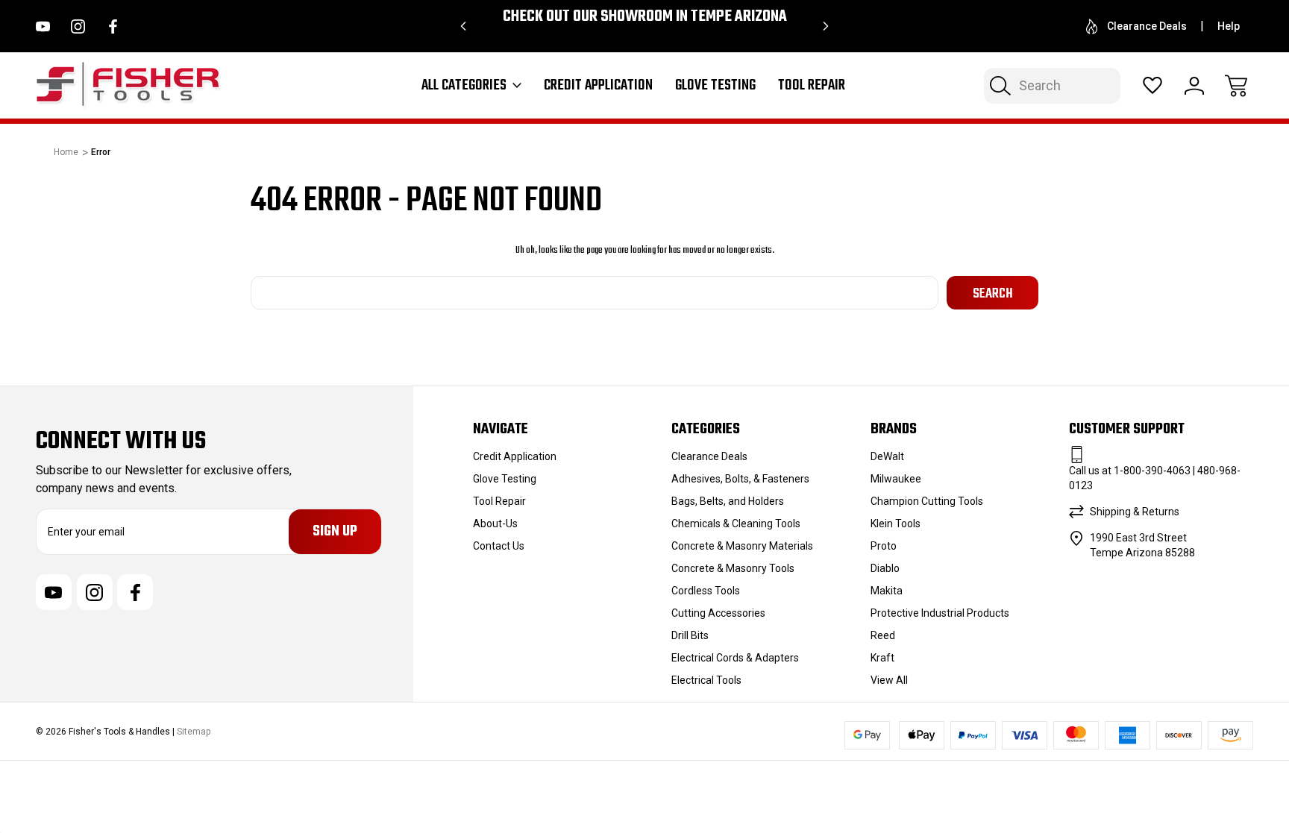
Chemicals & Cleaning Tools (735, 523)
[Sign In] (1194, 86)
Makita (887, 591)
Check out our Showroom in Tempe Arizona (645, 16)
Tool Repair (811, 85)
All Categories (463, 85)
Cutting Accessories (718, 613)
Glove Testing (715, 85)
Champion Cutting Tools (927, 501)
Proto (884, 546)
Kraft (882, 658)
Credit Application (598, 85)
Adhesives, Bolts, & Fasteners (740, 479)
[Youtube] (43, 26)
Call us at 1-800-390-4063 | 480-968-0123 (1155, 478)
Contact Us (498, 546)
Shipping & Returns (1134, 512)
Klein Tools (896, 523)
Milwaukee (896, 479)
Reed (883, 635)
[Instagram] (78, 26)
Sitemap (193, 731)
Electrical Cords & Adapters (735, 658)
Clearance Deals (1147, 26)
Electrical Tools (706, 680)
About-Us (495, 523)
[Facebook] (113, 26)
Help (1228, 26)
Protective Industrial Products (940, 613)
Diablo (885, 568)
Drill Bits (690, 635)
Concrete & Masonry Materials (742, 546)
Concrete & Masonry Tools (732, 568)
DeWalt (887, 456)
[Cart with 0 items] (1236, 86)
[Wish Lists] (1152, 86)
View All (889, 680)
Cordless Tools (705, 591)
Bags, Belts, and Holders (727, 501)
